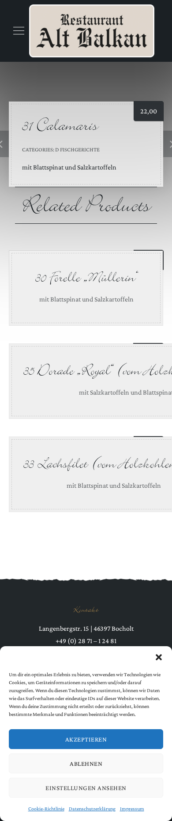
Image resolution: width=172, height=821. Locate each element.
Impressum (132, 809)
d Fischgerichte (77, 149)
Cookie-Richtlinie (46, 809)
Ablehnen (86, 763)
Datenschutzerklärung (92, 809)
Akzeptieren (86, 739)
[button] (158, 657)
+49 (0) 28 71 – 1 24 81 (86, 640)
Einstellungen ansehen (86, 787)
